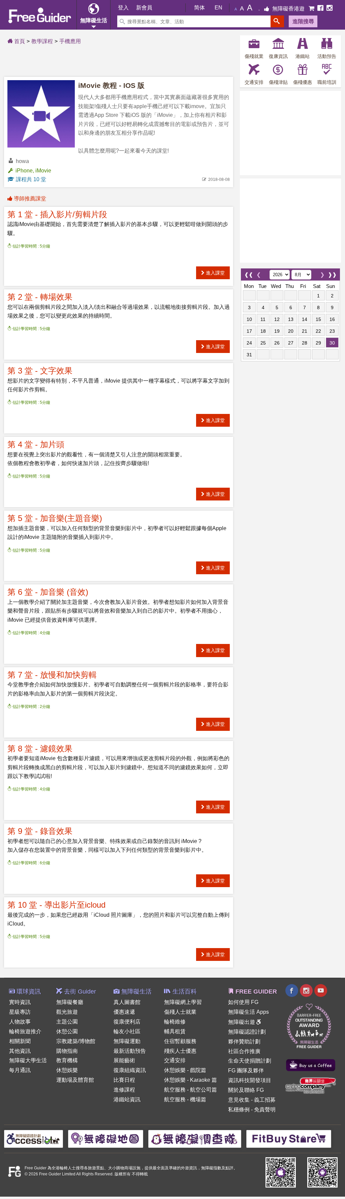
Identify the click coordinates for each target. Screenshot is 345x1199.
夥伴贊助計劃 (244, 1041)
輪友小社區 (127, 1031)
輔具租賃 (175, 1031)
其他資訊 (20, 1051)
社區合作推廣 (244, 1051)
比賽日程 (124, 1080)
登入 (123, 7)
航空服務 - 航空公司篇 (190, 1090)
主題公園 (67, 1022)
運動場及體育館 (75, 1080)
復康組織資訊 (130, 1070)
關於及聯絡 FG (246, 1090)
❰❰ (248, 273)
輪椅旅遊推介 (25, 1031)
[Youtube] (320, 991)
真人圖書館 (127, 1002)
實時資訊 (20, 1002)
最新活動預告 (130, 1051)
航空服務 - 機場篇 (185, 1099)
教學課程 (42, 41)
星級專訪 (20, 1012)
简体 (199, 7)
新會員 (144, 7)
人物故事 (20, 1022)
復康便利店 (127, 1022)
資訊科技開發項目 (249, 1080)
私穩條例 (239, 1109)
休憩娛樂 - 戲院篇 (185, 1070)
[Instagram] (329, 8)
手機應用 (70, 41)
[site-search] (277, 21)
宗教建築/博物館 (75, 1041)
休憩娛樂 (67, 1070)
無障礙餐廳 (69, 1002)
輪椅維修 (175, 1022)
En (218, 7)
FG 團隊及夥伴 (246, 1070)
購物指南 (67, 1051)
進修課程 (124, 1090)
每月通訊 (20, 1070)
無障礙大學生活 (28, 1060)
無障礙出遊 (242, 1022)
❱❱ (332, 273)
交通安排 (175, 1060)
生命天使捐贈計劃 (249, 1061)
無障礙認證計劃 (247, 1032)
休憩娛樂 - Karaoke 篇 (190, 1080)
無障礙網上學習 (183, 1002)
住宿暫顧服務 (180, 1041)
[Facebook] (321, 8)
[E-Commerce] (312, 8)
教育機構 (67, 1060)
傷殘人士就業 (180, 1012)
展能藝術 (124, 1060)
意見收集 (239, 1100)
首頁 (19, 41)
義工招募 (265, 1100)
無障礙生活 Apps (248, 1012)
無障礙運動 (127, 1041)
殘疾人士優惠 (180, 1051)
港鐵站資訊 (127, 1099)
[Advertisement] (290, 133)
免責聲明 (265, 1109)
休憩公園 (67, 1031)
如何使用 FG (243, 1002)
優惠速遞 (124, 1012)
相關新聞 (20, 1041)
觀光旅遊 (67, 1012)
